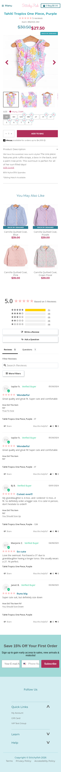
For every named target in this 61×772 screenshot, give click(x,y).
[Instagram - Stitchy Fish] (30, 695)
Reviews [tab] (8, 349)
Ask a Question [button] (32, 339)
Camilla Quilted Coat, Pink (15, 274)
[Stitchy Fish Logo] (30, 6)
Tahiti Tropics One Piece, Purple (17, 419)
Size (13, 111)
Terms (9, 761)
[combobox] (24, 664)
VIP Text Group (18, 723)
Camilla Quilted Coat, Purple (45, 233)
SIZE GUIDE (8, 168)
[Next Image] (54, 62)
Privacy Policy (23, 761)
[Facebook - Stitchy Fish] (24, 695)
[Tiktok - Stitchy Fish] (37, 695)
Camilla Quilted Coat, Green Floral (45, 274)
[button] (51, 426)
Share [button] (9, 426)
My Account (17, 713)
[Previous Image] (6, 62)
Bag (52, 6)
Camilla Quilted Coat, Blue (15, 233)
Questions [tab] (27, 349)
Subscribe (50, 663)
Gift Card (15, 718)
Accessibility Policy (44, 761)
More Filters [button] (14, 373)
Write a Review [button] (31, 332)
